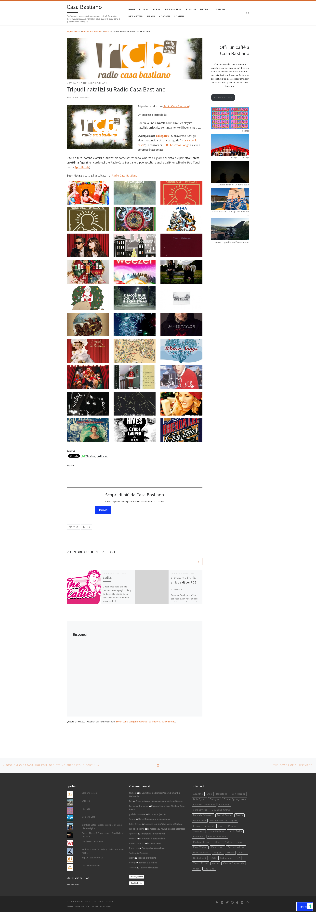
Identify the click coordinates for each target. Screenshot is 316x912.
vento (215, 863)
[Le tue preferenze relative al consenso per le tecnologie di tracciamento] (310, 906)
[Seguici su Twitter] (227, 902)
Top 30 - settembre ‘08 (92, 857)
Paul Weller (200, 847)
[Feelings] (230, 118)
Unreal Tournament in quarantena (154, 819)
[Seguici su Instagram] (232, 902)
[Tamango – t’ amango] (230, 145)
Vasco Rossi (200, 863)
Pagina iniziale (73, 31)
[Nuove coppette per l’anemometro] (230, 229)
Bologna (215, 799)
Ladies (107, 578)
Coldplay (224, 804)
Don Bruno (199, 820)
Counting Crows (221, 810)
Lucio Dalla (235, 831)
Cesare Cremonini (204, 804)
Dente (239, 815)
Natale (229, 842)
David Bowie (224, 815)
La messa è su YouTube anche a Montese (164, 824)
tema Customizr (103, 906)
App (209, 794)
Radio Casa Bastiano (92, 31)
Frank (196, 826)
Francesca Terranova (138, 806)
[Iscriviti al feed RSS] (217, 902)
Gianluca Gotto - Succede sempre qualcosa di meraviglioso (102, 826)
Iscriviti (103, 509)
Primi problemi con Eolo (153, 848)
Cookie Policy (137, 883)
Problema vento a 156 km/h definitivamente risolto (103, 851)
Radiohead (199, 858)
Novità (107, 31)
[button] (87, 193)
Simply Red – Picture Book (153, 833)
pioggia (218, 852)
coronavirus (200, 810)
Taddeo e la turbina (147, 857)
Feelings (245, 130)
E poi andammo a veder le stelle (233, 184)
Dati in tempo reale (91, 865)
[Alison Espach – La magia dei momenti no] (230, 199)
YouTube (209, 868)
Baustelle (221, 794)
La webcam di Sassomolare (152, 838)
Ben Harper (238, 794)
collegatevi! (163, 136)
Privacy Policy (137, 876)
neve (240, 842)
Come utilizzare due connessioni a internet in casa (159, 801)
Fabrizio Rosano (136, 828)
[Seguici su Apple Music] (237, 902)
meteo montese (217, 836)
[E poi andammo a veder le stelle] (230, 172)
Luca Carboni (216, 831)
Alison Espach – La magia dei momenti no (230, 213)
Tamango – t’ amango (238, 157)
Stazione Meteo (89, 793)
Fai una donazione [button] (223, 97)
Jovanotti (198, 831)
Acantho (198, 794)
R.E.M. (242, 852)
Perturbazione (236, 847)
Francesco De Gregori (223, 820)
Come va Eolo (88, 816)
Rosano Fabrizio (136, 843)
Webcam (86, 800)
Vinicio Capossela (233, 863)
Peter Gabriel (201, 852)
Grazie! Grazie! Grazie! (92, 841)
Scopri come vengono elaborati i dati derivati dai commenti (145, 721)
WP (78, 906)
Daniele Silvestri (203, 815)
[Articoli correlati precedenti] (191, 561)
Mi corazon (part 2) (157, 814)
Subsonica (226, 858)
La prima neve (154, 843)
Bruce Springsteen (235, 799)
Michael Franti (201, 842)
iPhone (232, 826)
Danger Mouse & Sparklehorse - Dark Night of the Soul (103, 835)
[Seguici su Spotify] (242, 902)
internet (209, 826)
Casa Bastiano (82, 901)
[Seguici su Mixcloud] (247, 902)
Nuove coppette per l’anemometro (232, 242)
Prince (230, 852)
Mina (218, 842)
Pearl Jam (217, 847)
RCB (213, 858)
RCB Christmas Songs (176, 145)
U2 (238, 858)
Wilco (196, 868)
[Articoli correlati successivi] (198, 561)
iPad (220, 826)
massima (198, 836)
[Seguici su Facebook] (222, 902)
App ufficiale (82, 167)
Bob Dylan (199, 799)
